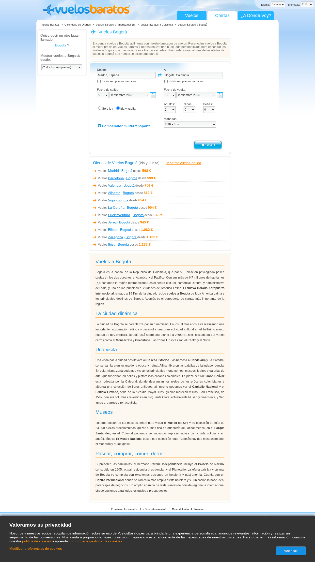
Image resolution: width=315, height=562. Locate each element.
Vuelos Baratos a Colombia (157, 24)
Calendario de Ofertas (77, 24)
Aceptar (291, 551)
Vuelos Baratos (50, 24)
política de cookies (36, 541)
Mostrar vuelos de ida (183, 163)
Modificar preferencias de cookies (35, 548)
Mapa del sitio (180, 509)
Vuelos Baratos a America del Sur (116, 24)
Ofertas (222, 15)
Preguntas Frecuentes (124, 509)
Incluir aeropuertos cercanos (119, 81)
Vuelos (191, 15)
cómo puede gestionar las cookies (95, 541)
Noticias (199, 509)
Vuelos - (115, 171)
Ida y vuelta (128, 108)
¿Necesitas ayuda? (154, 509)
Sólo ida (107, 108)
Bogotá (60, 45)
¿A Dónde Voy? (255, 15)
